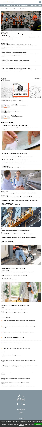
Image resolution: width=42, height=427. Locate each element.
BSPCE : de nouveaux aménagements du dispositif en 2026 (14, 275)
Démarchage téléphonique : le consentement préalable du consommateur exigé (15, 378)
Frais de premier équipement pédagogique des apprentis (11, 355)
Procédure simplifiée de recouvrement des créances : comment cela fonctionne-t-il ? (20, 200)
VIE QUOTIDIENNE (7, 5)
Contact (21, 412)
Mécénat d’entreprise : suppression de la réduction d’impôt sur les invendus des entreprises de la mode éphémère (20, 373)
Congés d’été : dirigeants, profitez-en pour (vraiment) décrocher (15, 305)
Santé (16, 279)
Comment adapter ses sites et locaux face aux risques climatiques (15, 230)
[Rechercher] (1, 5)
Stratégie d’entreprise (15, 5)
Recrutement (14, 242)
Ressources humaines (25, 5)
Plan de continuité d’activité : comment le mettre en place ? (15, 159)
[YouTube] (24, 404)
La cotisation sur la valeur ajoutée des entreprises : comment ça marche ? (19, 320)
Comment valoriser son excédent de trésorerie (14, 337)
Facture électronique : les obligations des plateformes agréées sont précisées (15, 382)
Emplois (21, 410)
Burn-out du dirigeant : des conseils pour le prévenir (14, 162)
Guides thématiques (21, 409)
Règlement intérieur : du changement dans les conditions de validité (16, 196)
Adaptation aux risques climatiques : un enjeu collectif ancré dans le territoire (18, 237)
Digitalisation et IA (10, 204)
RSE (19, 204)
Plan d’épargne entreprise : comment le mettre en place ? (13, 52)
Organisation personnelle (5, 279)
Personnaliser (22, 425)
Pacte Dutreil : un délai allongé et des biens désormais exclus (17, 348)
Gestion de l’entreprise (4, 32)
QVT (10, 242)
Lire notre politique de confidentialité (27, 424)
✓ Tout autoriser (38, 424)
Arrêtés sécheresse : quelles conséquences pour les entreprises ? (15, 60)
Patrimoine (2, 67)
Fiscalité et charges (10, 167)
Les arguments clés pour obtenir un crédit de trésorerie (14, 153)
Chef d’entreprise (33, 5)
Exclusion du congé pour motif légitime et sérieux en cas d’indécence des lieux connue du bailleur (18, 385)
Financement (16, 204)
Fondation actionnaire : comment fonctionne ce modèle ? (14, 309)
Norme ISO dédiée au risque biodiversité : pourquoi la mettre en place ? (17, 233)
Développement (3, 204)
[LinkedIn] (18, 404)
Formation (2, 242)
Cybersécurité (3, 167)
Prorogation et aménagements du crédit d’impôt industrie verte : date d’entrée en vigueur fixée (18, 360)
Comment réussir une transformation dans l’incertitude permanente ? (19, 332)
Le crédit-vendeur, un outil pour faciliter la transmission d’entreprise (16, 68)
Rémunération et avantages (5, 51)
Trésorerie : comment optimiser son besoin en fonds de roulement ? (17, 156)
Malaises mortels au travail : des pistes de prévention (13, 268)
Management (7, 242)
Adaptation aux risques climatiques (10, 8)
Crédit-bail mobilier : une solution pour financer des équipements (17, 34)
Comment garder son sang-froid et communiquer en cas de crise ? (16, 44)
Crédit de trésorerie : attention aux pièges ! (15, 125)
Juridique (23, 167)
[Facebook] (21, 404)
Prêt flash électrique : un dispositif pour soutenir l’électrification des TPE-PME (18, 193)
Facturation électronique (22, 8)
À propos (21, 413)
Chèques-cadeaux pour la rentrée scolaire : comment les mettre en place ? (17, 272)
